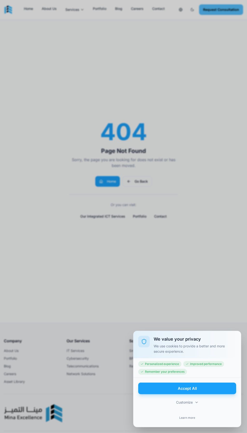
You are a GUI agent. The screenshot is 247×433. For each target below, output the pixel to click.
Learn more (187, 417)
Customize (184, 402)
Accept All (187, 388)
